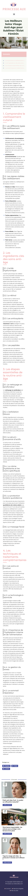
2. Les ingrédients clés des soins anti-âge (15, 63)
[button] (14, 14)
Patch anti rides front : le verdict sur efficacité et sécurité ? (13, 801)
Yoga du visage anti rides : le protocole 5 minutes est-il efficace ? (13, 857)
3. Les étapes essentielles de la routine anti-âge (14, 65)
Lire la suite (7, 804)
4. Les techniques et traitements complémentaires (14, 68)
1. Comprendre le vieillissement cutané (15, 60)
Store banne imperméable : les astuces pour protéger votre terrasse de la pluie (12, 829)
